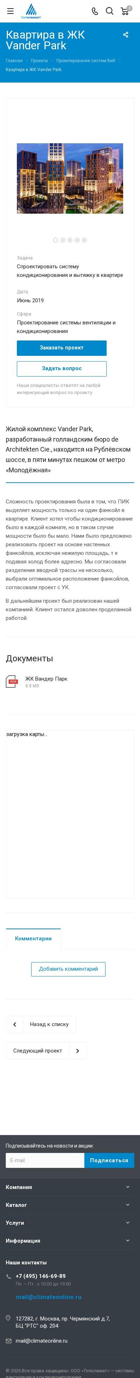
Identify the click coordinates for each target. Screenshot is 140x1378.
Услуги (15, 1223)
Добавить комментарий (68, 969)
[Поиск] (109, 11)
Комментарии (33, 938)
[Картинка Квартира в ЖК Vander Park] (70, 178)
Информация (23, 1241)
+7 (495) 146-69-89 (41, 1276)
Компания (19, 1187)
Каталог (16, 1205)
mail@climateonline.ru (41, 1341)
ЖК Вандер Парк (46, 679)
